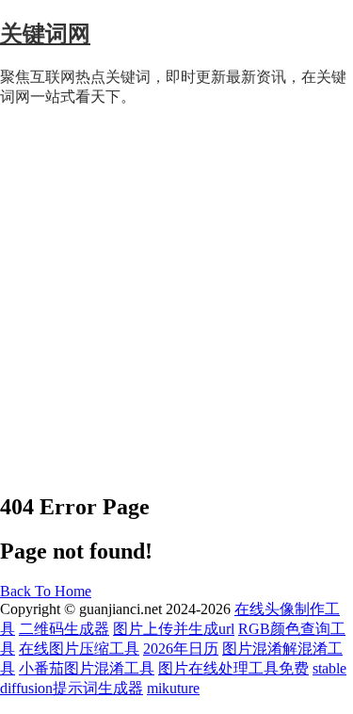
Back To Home (45, 591)
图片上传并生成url (173, 629)
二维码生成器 (64, 629)
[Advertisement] (176, 299)
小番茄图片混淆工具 (86, 668)
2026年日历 (180, 649)
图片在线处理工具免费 (233, 668)
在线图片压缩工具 (79, 649)
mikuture (173, 688)
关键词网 (45, 34)
